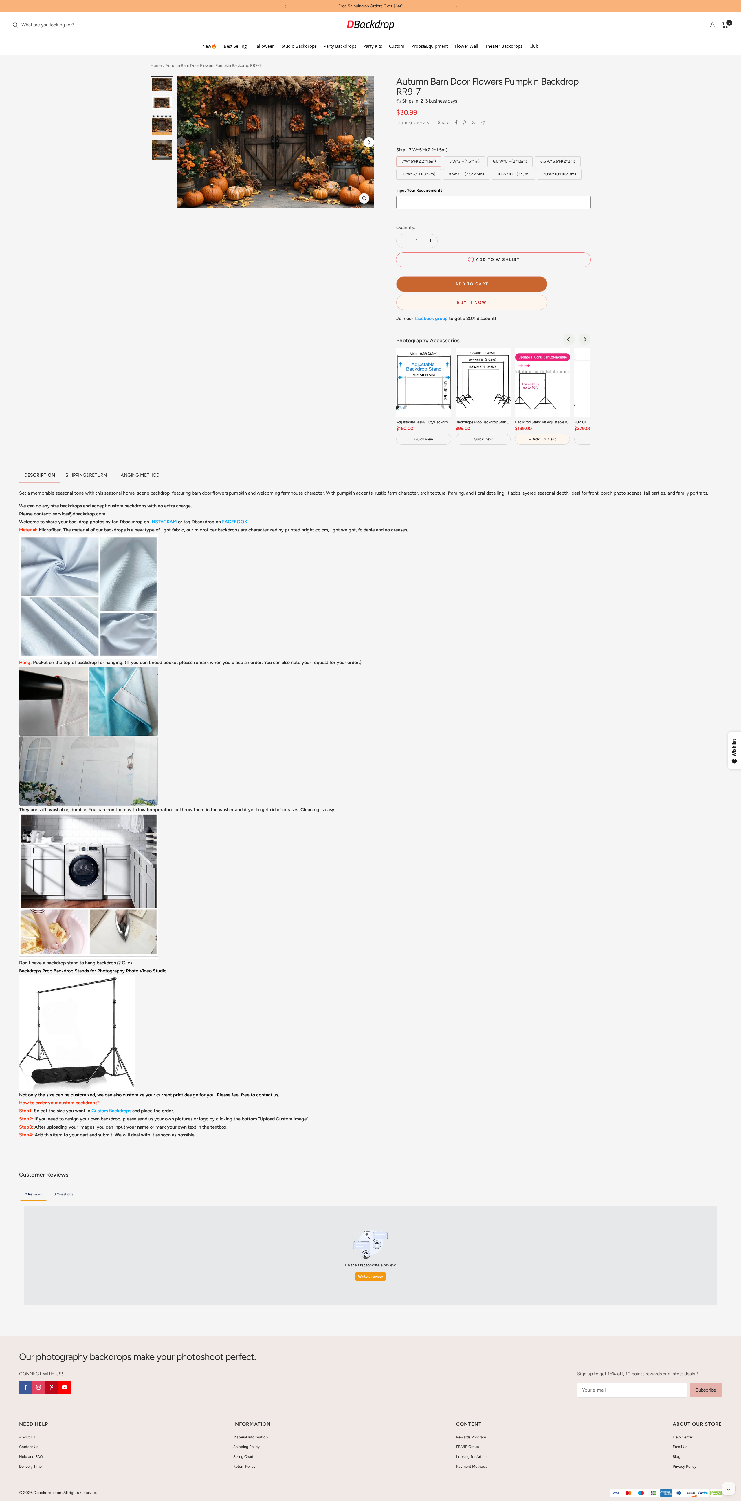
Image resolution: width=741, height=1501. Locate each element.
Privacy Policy (684, 1466)
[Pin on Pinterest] (464, 122)
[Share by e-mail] (483, 123)
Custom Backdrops (111, 1111)
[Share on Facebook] (456, 122)
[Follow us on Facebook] (25, 1387)
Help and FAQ (31, 1456)
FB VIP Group (467, 1447)
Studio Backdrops (299, 46)
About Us (27, 1437)
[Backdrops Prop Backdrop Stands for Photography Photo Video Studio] (77, 979)
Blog (677, 1456)
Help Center (683, 1437)
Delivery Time (30, 1466)
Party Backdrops (340, 46)
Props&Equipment (429, 46)
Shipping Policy (246, 1447)
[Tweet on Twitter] (473, 122)
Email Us (680, 1447)
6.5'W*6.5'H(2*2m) (557, 161)
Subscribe (706, 1390)
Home (156, 65)
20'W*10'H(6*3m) (559, 174)
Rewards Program (471, 1437)
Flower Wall (466, 46)
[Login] (712, 24)
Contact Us (28, 1447)
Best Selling (235, 46)
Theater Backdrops (503, 46)
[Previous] (569, 339)
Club (533, 46)
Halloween (264, 46)
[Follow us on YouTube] (64, 1387)
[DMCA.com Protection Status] (716, 1493)
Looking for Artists (471, 1456)
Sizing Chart (243, 1456)
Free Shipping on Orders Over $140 (370, 5)
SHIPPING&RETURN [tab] (86, 475)
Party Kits (372, 46)
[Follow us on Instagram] (38, 1387)
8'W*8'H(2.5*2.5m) (466, 174)
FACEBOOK (234, 521)
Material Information (250, 1437)
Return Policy (244, 1466)
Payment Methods (471, 1466)
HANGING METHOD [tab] (138, 475)
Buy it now (472, 302)
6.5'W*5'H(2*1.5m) (510, 161)
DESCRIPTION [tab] (39, 475)
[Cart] (725, 25)
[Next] (369, 142)
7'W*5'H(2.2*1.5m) (419, 161)
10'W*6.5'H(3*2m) (418, 174)
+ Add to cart (542, 439)
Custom (396, 46)
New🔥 (209, 46)
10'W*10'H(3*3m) (513, 174)
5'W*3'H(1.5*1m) (464, 161)
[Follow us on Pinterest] (51, 1387)
